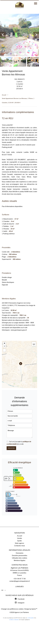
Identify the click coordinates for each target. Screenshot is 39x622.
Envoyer (11, 448)
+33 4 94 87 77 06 (19, 579)
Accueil (4, 95)
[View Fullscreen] (4, 350)
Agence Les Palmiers (19, 568)
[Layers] (34, 344)
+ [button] (4, 343)
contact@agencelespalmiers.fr (19, 581)
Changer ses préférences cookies (12, 609)
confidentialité (30, 617)
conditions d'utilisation (14, 619)
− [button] (4, 346)
